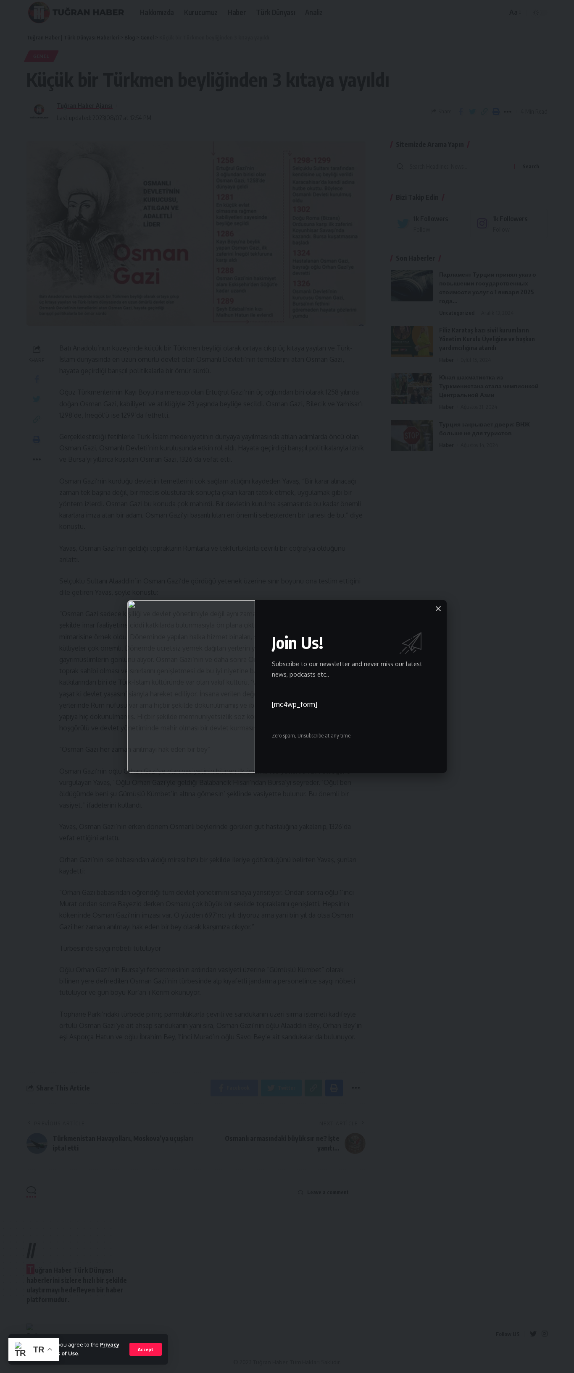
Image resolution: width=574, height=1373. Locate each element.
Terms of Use (60, 1353)
